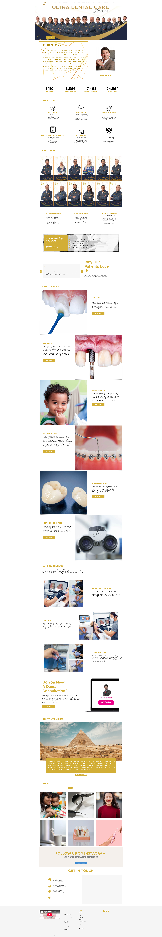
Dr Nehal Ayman (67, 926)
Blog (80, 924)
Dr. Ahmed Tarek (67, 914)
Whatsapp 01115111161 (58, 879)
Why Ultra (81, 915)
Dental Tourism (82, 921)
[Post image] (53, 805)
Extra (80, 926)
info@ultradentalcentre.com (59, 897)
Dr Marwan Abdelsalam (66, 922)
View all (70, 788)
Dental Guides (86, 788)
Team (80, 919)
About (80, 912)
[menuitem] (54, 3)
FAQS (92, 788)
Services (81, 917)
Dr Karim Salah (67, 929)
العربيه (80, 930)
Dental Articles (77, 788)
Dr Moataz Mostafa (68, 917)
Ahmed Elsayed (67, 911)
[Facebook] (104, 911)
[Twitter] (106, 911)
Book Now (50, 37)
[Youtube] (108, 911)
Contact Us (81, 928)
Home (80, 910)
